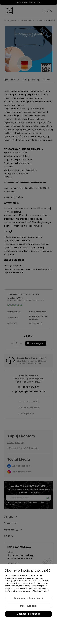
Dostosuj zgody (28, 605)
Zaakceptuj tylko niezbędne (28, 598)
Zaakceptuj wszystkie (28, 613)
